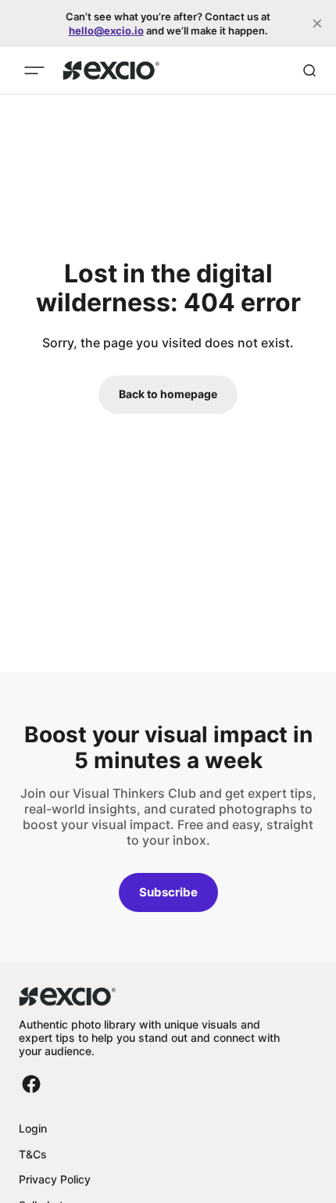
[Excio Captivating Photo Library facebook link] (31, 1084)
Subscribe (168, 892)
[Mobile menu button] (34, 70)
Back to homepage (168, 393)
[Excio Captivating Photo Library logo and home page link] (111, 70)
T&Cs (33, 1154)
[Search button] (309, 70)
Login (33, 1128)
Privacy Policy (55, 1179)
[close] (317, 23)
